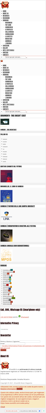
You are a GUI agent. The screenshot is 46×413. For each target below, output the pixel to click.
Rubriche (6, 20)
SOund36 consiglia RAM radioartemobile (14, 245)
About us (6, 13)
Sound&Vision (9, 34)
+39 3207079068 (6, 317)
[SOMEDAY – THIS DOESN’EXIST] (4, 124)
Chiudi (2, 407)
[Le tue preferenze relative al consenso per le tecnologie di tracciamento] (44, 411)
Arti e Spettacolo (8, 50)
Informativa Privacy (5, 329)
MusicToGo (8, 39)
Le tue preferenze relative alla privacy (28, 411)
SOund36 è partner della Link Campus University (17, 206)
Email (2, 344)
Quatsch (5, 52)
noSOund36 (8, 22)
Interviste (6, 16)
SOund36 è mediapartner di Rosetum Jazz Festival (18, 226)
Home (4, 11)
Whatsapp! (24, 317)
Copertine (6, 45)
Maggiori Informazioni (8, 389)
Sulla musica (9, 32)
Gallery (5, 48)
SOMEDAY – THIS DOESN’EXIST (8, 130)
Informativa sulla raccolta (11, 411)
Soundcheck (9, 27)
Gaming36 (8, 41)
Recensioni (6, 18)
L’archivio (8, 43)
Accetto (19, 389)
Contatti (5, 55)
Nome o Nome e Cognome (9, 341)
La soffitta (8, 36)
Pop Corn (8, 25)
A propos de (9, 29)
